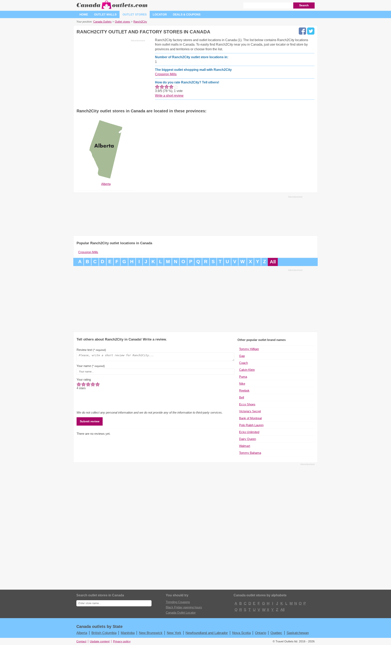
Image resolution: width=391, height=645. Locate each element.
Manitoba (128, 633)
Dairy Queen (247, 439)
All (273, 261)
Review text (91, 350)
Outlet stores (135, 14)
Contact (81, 641)
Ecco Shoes (247, 404)
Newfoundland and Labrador (207, 633)
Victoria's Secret (250, 411)
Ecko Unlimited (249, 432)
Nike (242, 383)
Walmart (244, 446)
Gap (242, 356)
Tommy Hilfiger (249, 349)
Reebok (244, 390)
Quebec (276, 633)
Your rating (84, 379)
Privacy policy (122, 641)
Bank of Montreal (250, 418)
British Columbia (103, 633)
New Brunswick (151, 633)
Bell (241, 397)
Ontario (260, 633)
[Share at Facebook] (302, 31)
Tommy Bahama (250, 452)
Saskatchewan (298, 633)
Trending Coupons (178, 602)
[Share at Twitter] (310, 31)
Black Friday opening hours (184, 607)
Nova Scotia (241, 633)
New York (174, 633)
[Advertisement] (111, 71)
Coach (243, 363)
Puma (243, 376)
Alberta (81, 633)
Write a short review (169, 95)
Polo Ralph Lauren (251, 425)
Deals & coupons (186, 14)
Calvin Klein (247, 369)
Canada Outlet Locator (181, 612)
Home (83, 14)
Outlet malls (105, 14)
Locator (160, 14)
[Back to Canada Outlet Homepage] (112, 9)
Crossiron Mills (166, 74)
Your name (91, 366)
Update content (100, 641)
